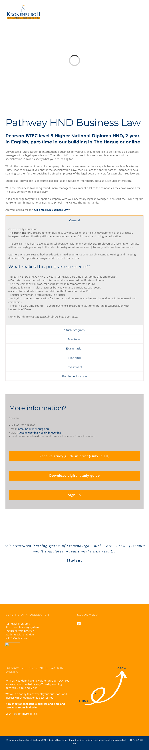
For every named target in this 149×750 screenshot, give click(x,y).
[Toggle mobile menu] (142, 9)
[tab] (74, 220)
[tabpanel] (74, 275)
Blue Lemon (62, 739)
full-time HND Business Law (51, 210)
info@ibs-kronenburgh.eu (33, 429)
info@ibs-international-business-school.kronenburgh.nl (98, 739)
